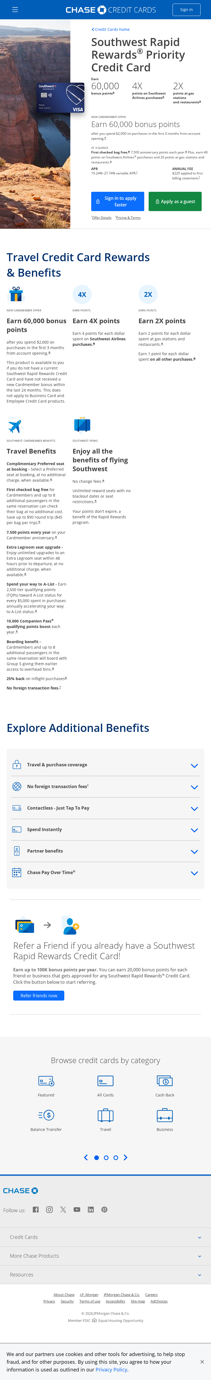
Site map (138, 1301)
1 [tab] (96, 1157)
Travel (107, 1129)
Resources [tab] (110, 1274)
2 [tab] (106, 1157)
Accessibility (115, 1301)
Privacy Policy (111, 1369)
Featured (47, 1095)
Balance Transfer (46, 1129)
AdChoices (159, 1301)
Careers (151, 1294)
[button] (202, 1362)
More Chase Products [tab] (110, 1255)
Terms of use (89, 1301)
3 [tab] (116, 1157)
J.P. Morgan (89, 1294)
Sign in (190, 9)
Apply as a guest (181, 203)
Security (67, 1301)
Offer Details (102, 217)
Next (126, 1157)
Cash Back (165, 1095)
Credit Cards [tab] (110, 1236)
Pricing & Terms (128, 217)
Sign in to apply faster (124, 201)
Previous (86, 1157)
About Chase (64, 1294)
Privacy (49, 1301)
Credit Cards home (112, 29)
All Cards (106, 1095)
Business (165, 1129)
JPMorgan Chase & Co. (122, 1294)
